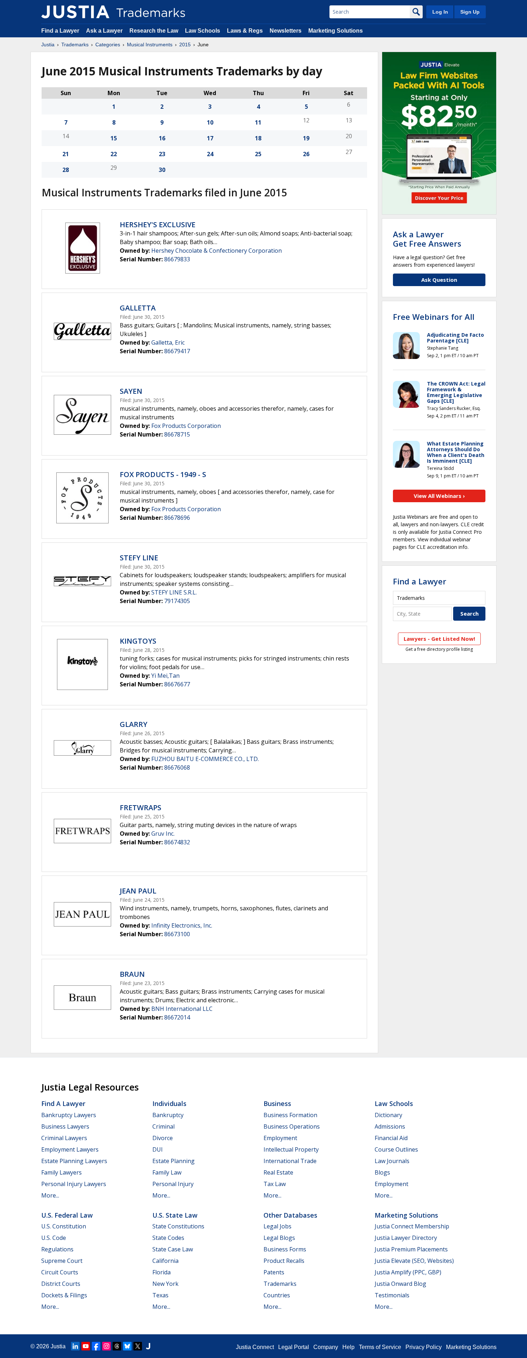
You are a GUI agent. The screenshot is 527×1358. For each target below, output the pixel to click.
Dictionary (388, 1115)
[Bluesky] (127, 1346)
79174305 (177, 601)
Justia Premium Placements (411, 1249)
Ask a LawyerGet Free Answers (427, 239)
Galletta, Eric (168, 342)
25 (258, 154)
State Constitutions (178, 1226)
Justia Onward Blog (400, 1284)
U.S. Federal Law (67, 1215)
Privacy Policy (423, 1347)
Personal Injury (173, 1184)
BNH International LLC (182, 1009)
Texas (160, 1295)
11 (258, 122)
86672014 (177, 1017)
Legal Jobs (277, 1226)
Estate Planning (173, 1161)
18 (258, 138)
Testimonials (392, 1295)
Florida (161, 1272)
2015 (185, 44)
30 (162, 170)
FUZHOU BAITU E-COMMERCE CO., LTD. (205, 759)
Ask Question (439, 279)
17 (210, 138)
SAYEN (131, 391)
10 (210, 122)
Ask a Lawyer (104, 31)
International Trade (290, 1161)
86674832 (177, 842)
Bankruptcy (168, 1115)
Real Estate (278, 1172)
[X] (137, 1346)
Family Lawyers (61, 1172)
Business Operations (292, 1126)
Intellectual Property (291, 1149)
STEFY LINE (139, 558)
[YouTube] (85, 1346)
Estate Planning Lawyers (74, 1161)
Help (348, 1347)
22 (113, 154)
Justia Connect (255, 1347)
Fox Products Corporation (186, 426)
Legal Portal (293, 1347)
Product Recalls (284, 1261)
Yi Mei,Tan (165, 676)
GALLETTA (138, 308)
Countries (277, 1295)
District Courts (60, 1284)
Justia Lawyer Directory (406, 1238)
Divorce (162, 1138)
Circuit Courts (59, 1272)
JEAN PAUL (138, 891)
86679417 (177, 351)
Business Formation (290, 1115)
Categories (107, 44)
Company (325, 1347)
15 (113, 138)
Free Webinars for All (433, 316)
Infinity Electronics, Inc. (181, 925)
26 (306, 154)
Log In (440, 12)
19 (306, 138)
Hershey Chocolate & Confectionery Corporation (216, 251)
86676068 (177, 767)
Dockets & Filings (64, 1295)
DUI (157, 1149)
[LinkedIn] (75, 1346)
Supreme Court (61, 1261)
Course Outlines (396, 1149)
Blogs (382, 1172)
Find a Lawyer (60, 31)
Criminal (163, 1126)
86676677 (177, 684)
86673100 (177, 934)
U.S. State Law (175, 1215)
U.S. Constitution (63, 1226)
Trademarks (75, 44)
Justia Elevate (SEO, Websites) (414, 1261)
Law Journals (392, 1161)
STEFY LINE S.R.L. (174, 592)
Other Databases (290, 1215)
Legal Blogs (279, 1238)
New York (165, 1284)
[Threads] (117, 1346)
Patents (274, 1272)
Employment (280, 1138)
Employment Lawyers (70, 1149)
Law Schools (202, 31)
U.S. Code (53, 1238)
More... (50, 1195)
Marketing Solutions (335, 31)
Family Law (166, 1172)
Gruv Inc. (163, 833)
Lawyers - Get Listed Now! (439, 638)
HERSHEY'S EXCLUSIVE (157, 224)
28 (65, 170)
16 (162, 138)
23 (162, 154)
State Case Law (172, 1249)
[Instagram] (106, 1346)
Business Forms (285, 1249)
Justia (47, 44)
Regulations (57, 1249)
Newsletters (286, 31)
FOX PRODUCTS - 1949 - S (163, 474)
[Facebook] (96, 1346)
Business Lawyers (65, 1126)
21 (65, 154)
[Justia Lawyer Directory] (148, 1346)
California (165, 1261)
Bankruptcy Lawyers (68, 1115)
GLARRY (133, 724)
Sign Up (470, 12)
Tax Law (275, 1184)
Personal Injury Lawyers (73, 1184)
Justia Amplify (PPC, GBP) (408, 1272)
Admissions (390, 1126)
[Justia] (75, 11)
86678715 (177, 434)
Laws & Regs (245, 31)
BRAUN (132, 974)
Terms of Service (380, 1347)
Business (277, 1103)
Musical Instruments (149, 44)
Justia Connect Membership (412, 1226)
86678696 (177, 518)
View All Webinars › (439, 495)
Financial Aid (391, 1138)
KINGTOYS (138, 641)
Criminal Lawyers (64, 1138)
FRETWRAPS (140, 807)
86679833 (177, 259)
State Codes (168, 1238)
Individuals (169, 1103)
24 (210, 154)
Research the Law (153, 31)
